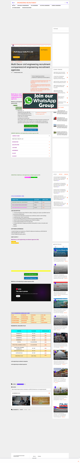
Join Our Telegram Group (31, 129)
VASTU (32, 320)
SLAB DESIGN (24, 322)
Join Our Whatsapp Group (31, 126)
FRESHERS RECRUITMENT (26, 7)
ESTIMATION (23, 315)
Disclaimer (39, 456)
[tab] (31, 135)
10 (55, 407)
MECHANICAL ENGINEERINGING (23, 5)
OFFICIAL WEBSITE (15, 243)
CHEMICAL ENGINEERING (56, 5)
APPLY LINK (13, 241)
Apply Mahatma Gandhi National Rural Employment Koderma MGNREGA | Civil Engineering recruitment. (40, 402)
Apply (43, 202)
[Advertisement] (40, 18)
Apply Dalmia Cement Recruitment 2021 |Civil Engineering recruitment (60, 254)
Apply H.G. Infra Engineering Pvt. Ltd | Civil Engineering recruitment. (20, 403)
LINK (45, 333)
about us (34, 456)
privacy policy (34, 458)
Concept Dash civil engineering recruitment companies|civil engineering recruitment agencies (60, 269)
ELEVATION (33, 315)
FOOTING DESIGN (24, 318)
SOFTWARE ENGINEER (16, 7)
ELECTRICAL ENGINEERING (45, 5)
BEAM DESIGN (24, 320)
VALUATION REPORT (15, 318)
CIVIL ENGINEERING (34, 5)
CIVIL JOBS (43, 315)
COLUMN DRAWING (15, 320)
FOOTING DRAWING (15, 322)
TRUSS (42, 320)
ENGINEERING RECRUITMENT (26, 3)
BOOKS (32, 318)
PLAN (13, 315)
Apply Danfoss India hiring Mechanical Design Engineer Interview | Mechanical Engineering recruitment (60, 321)
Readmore (66, 261)
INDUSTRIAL (43, 318)
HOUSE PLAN (33, 322)
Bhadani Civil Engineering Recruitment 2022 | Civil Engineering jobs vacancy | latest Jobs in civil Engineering (41, 81)
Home (14, 5)
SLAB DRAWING (44, 322)
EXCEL (42, 317)
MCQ (32, 317)
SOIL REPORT (14, 317)
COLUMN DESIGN (24, 317)
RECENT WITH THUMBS (59, 107)
